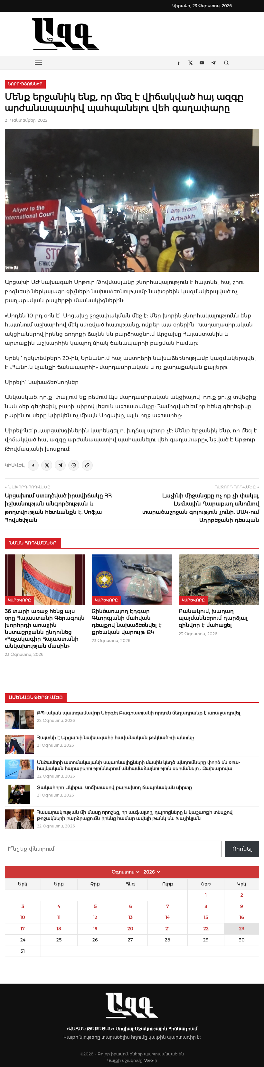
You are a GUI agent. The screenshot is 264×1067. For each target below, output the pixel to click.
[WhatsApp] (73, 465)
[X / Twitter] (46, 465)
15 (206, 917)
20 (130, 928)
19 (95, 928)
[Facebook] (33, 465)
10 (22, 917)
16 (242, 917)
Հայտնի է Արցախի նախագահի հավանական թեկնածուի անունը (115, 738)
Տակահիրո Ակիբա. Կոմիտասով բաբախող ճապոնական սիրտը (114, 787)
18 (59, 928)
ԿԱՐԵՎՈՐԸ (19, 600)
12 (95, 917)
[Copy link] (87, 465)
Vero (148, 1060)
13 (130, 917)
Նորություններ (25, 84)
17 (23, 928)
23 (241, 928)
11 (59, 917)
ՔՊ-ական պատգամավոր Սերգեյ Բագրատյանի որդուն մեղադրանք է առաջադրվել (138, 713)
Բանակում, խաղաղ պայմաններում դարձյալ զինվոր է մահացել (213, 618)
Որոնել (242, 849)
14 (167, 917)
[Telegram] (60, 465)
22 (206, 928)
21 (167, 928)
